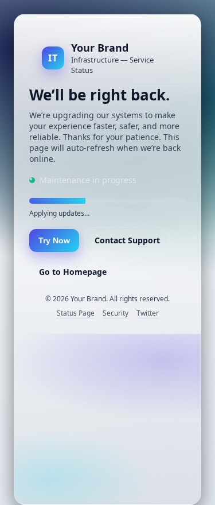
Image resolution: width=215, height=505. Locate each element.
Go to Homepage (73, 271)
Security (115, 313)
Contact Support (127, 240)
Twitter (147, 313)
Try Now (54, 240)
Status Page (76, 313)
